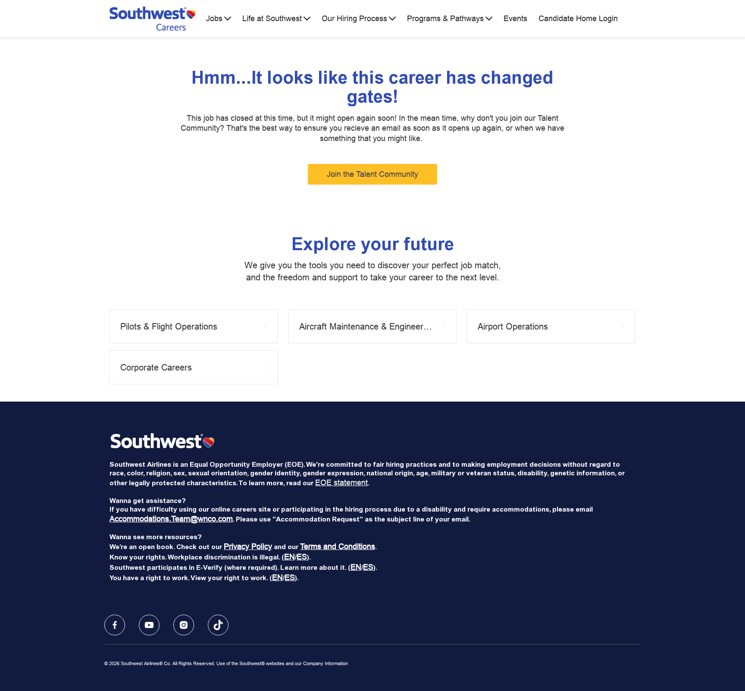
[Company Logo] (153, 18)
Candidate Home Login (578, 18)
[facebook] (114, 625)
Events (515, 18)
